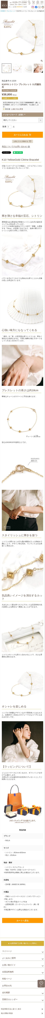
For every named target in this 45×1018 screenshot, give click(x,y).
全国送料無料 (8, 972)
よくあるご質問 (9, 958)
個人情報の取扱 (7, 1013)
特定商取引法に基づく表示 (11, 1009)
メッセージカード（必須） (14, 115)
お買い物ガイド (9, 965)
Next (40, 37)
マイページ (7, 951)
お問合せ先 (7, 986)
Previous (4, 37)
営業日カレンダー (10, 999)
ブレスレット (10, 11)
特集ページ (7, 979)
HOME (3, 11)
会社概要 (6, 993)
